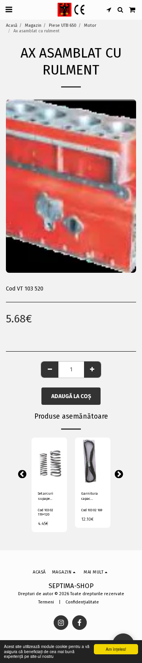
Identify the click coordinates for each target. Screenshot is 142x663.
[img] (49, 461)
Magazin (33, 25)
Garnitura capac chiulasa (89, 497)
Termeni (46, 602)
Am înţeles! (116, 649)
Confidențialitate (82, 602)
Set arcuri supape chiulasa (45, 497)
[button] (8, 9)
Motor (90, 25)
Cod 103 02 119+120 (45, 512)
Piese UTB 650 (63, 25)
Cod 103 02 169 (91, 510)
